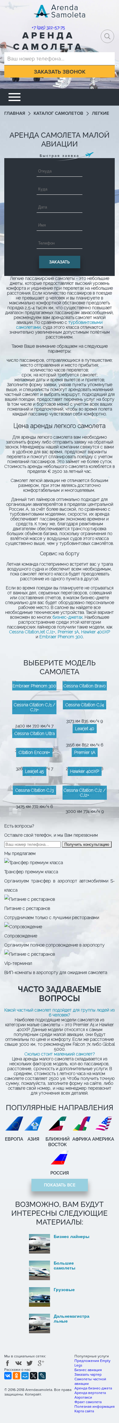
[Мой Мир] (25, 1375)
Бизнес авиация (88, 1370)
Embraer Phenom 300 (61, 636)
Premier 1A (68, 631)
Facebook (7, 1363)
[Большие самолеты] (59, 1278)
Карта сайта (84, 1411)
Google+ (40, 1363)
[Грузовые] (59, 1305)
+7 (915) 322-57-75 (48, 27)
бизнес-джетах (67, 617)
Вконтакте (18, 1363)
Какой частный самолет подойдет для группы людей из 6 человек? (59, 1012)
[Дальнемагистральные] (59, 1331)
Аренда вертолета (90, 1393)
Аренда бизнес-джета (93, 1388)
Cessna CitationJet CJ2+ (32, 631)
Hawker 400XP (95, 631)
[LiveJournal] (42, 1375)
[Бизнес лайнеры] (59, 1252)
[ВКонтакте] (8, 1375)
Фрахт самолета (88, 1402)
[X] (33, 1375)
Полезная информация (94, 1406)
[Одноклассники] (16, 1375)
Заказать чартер (88, 1374)
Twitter (29, 1363)
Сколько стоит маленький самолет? (59, 1054)
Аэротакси (83, 1397)
